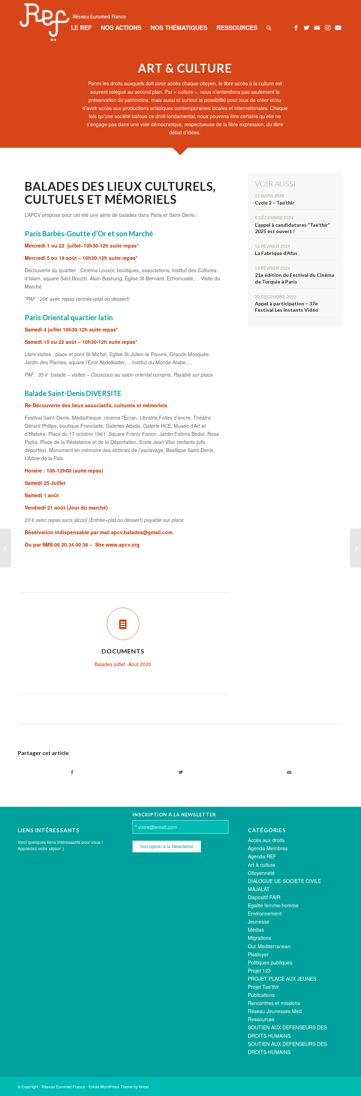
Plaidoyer (258, 954)
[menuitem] (81, 27)
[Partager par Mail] (289, 772)
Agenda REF (262, 856)
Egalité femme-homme (273, 905)
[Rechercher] (269, 27)
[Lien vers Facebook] (295, 27)
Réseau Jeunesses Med (275, 1011)
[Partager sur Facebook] (72, 772)
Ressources (261, 1019)
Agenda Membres (268, 848)
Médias (256, 929)
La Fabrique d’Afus (276, 253)
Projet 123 (259, 970)
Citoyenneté (261, 872)
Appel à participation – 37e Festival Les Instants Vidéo (286, 306)
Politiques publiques (270, 962)
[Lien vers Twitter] (306, 27)
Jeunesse (258, 921)
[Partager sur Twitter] (180, 772)
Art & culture (261, 864)
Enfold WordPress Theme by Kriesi (118, 1086)
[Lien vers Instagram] (327, 27)
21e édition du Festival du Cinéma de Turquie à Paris (294, 278)
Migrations (259, 937)
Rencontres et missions (274, 1002)
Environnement (265, 913)
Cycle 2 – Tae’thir (274, 203)
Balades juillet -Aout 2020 (122, 664)
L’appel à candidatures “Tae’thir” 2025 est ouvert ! (292, 228)
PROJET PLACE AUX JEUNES (282, 978)
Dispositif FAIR (264, 897)
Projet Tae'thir (263, 986)
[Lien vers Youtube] (338, 27)
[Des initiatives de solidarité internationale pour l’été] (5, 548)
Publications (261, 994)
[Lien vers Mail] (317, 27)
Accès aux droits (266, 840)
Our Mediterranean (269, 946)
